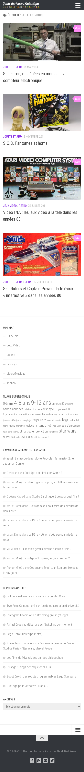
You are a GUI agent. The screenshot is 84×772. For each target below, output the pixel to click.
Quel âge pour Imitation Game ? (43, 473)
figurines (8, 414)
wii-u (25, 436)
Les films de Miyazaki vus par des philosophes (35, 658)
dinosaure (37, 409)
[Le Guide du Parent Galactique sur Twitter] (52, 760)
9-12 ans (41, 402)
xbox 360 (32, 436)
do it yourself (59, 409)
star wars (67, 431)
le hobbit (74, 420)
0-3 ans (8, 403)
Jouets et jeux (12, 67)
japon (75, 414)
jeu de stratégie (22, 420)
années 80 (58, 404)
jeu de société (9, 420)
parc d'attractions (71, 425)
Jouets (11, 355)
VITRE (10, 549)
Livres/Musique (16, 373)
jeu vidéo (41, 420)
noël (49, 425)
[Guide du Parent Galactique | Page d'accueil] (27, 5)
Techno (11, 383)
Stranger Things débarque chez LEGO (30, 667)
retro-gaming (9, 431)
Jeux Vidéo (10, 205)
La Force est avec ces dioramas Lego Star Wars (36, 596)
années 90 (69, 404)
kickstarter (56, 420)
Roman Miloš (14, 482)
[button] (42, 42)
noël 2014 (57, 426)
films (29, 414)
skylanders (53, 431)
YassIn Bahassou (17, 458)
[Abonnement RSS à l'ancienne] (38, 760)
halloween (37, 414)
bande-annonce (13, 409)
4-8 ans (22, 402)
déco (69, 409)
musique (29, 425)
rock (25, 431)
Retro (23, 205)
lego (65, 419)
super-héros (9, 437)
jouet (49, 420)
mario (5, 425)
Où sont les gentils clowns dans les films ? (46, 549)
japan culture (65, 414)
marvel (12, 425)
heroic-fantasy (49, 414)
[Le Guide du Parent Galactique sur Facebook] (31, 760)
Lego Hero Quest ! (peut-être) (24, 634)
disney (47, 409)
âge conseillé (43, 437)
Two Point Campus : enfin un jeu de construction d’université (43, 606)
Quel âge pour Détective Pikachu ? (27, 686)
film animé (20, 414)
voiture (18, 437)
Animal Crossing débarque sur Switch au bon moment (39, 624)
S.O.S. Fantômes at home (25, 143)
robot (18, 431)
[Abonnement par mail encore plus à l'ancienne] (45, 760)
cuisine (27, 409)
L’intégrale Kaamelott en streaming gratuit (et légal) (38, 615)
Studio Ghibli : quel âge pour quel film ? (55, 496)
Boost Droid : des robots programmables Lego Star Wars (41, 676)
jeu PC (32, 420)
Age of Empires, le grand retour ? (49, 558)
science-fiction (38, 431)
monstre (19, 426)
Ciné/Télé (12, 336)
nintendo (40, 425)
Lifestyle (12, 364)
